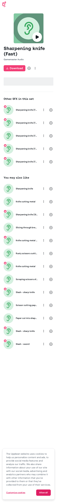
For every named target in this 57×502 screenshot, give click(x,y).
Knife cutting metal (25, 201)
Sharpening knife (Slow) (27, 214)
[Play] (37, 37)
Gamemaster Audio (14, 59)
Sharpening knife (24, 188)
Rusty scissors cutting (27, 253)
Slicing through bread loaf (27, 227)
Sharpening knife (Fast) (27, 109)
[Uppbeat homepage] (4, 4)
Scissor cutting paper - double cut (27, 305)
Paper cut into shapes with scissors (27, 318)
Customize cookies (15, 492)
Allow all (43, 492)
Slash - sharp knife (25, 292)
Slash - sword (23, 344)
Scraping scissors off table (27, 279)
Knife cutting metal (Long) (27, 240)
